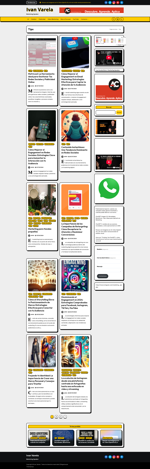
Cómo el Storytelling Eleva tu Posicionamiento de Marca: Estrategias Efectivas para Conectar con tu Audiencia (41, 305)
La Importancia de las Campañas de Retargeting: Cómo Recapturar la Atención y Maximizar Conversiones (74, 229)
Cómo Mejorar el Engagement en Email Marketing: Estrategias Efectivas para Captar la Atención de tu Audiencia (73, 79)
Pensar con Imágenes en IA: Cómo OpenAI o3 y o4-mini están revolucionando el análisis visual (108, 231)
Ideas (45, 220)
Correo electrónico (106, 258)
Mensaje (99, 266)
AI (28, 19)
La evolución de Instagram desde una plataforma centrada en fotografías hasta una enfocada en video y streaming (74, 383)
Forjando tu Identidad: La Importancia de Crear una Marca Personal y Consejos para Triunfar (41, 379)
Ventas (36, 225)
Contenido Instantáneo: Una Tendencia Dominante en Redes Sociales (74, 150)
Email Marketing (66, 70)
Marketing (76, 70)
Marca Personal (66, 19)
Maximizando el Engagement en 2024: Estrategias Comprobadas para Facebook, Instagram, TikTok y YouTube (74, 302)
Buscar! (119, 112)
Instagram (40, 144)
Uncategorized (107, 438)
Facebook (31, 144)
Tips (45, 70)
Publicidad (42, 19)
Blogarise (63, 464)
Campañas (37, 218)
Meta (30, 223)
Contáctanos (102, 276)
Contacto (84, 19)
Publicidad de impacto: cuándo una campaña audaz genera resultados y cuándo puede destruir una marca (107, 210)
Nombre (102, 249)
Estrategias (32, 220)
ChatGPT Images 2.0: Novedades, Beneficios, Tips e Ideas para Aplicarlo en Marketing (108, 218)
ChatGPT (61, 438)
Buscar (109, 107)
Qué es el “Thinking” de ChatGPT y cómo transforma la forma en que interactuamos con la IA (109, 239)
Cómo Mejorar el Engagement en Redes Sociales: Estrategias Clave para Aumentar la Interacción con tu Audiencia (41, 156)
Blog (30, 70)
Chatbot (33, 19)
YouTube (76, 19)
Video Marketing (53, 19)
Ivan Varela (39, 9)
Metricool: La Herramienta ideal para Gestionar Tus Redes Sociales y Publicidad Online (41, 78)
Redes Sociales (38, 70)
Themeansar (30, 466)
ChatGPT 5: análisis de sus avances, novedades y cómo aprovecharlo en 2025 (86, 443)
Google (40, 220)
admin (32, 86)
